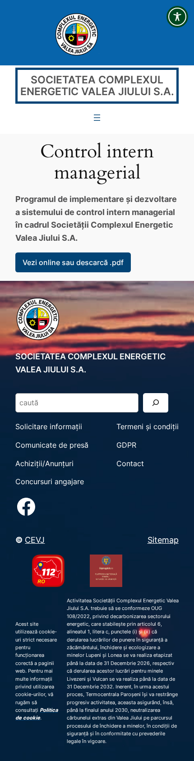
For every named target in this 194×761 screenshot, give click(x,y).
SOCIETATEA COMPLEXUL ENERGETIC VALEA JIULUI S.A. (97, 85)
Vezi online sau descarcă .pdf (73, 262)
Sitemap (163, 540)
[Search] (155, 403)
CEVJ (35, 540)
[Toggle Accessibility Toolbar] (177, 17)
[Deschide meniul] (97, 117)
